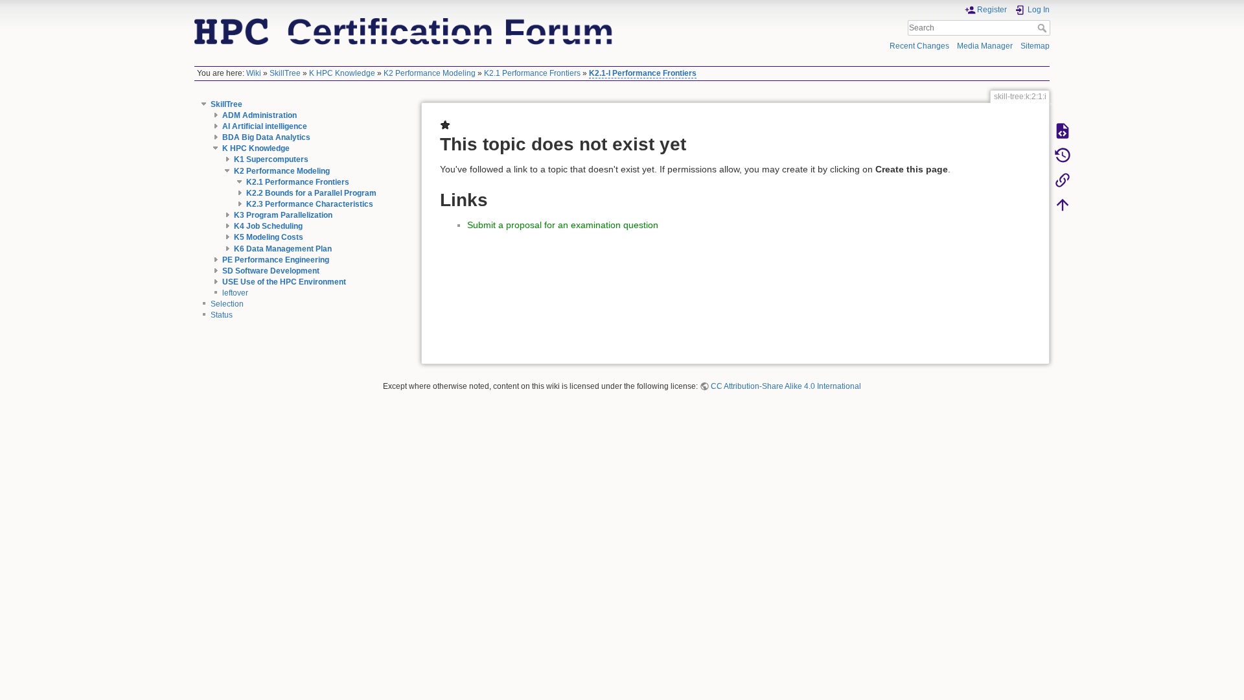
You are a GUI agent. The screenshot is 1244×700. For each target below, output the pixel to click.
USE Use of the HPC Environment (284, 281)
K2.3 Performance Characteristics (309, 204)
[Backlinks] (1062, 179)
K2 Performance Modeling (430, 73)
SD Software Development (270, 270)
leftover (235, 293)
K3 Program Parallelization (283, 215)
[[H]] (404, 30)
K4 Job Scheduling (268, 226)
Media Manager (985, 46)
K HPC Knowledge (342, 73)
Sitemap (1035, 46)
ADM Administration (259, 115)
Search (1043, 27)
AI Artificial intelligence (264, 126)
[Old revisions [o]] (1062, 155)
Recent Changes (919, 46)
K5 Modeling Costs (268, 237)
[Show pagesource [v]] (1062, 130)
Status (222, 315)
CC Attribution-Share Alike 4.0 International (786, 386)
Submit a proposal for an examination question (562, 225)
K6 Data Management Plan (283, 248)
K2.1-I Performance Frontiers (643, 73)
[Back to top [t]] (1062, 204)
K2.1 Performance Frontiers (532, 73)
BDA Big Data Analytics (266, 137)
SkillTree (285, 73)
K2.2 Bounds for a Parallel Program (311, 193)
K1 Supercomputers (271, 159)
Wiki (253, 73)
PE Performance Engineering (275, 259)
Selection (227, 304)
